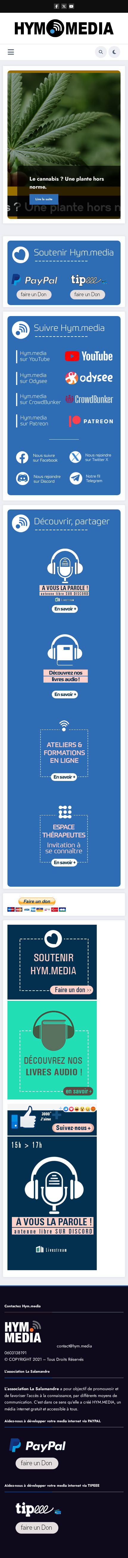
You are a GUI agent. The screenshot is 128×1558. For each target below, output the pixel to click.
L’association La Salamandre (31, 1389)
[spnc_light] (114, 52)
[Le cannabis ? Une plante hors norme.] (64, 144)
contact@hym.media (74, 1346)
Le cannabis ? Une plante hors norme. (66, 183)
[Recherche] (101, 52)
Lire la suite (43, 199)
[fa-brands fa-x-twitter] (64, 6)
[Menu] (11, 52)
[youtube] (71, 6)
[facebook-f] (56, 6)
